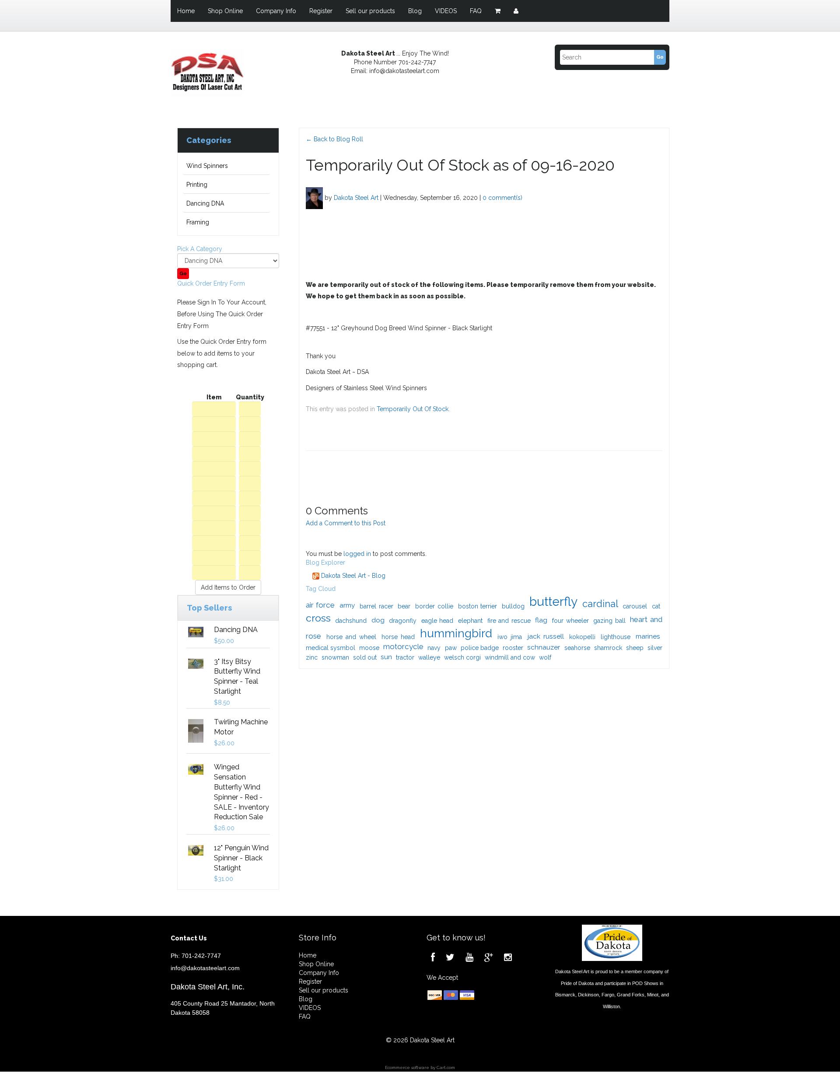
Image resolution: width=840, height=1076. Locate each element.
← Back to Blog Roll (334, 139)
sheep (635, 647)
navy (434, 647)
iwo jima (509, 636)
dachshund (351, 620)
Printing (196, 184)
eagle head (437, 620)
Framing (197, 222)
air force (320, 605)
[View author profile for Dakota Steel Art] (314, 197)
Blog (415, 10)
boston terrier (477, 606)
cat (656, 606)
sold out (365, 657)
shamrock (608, 647)
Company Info (276, 10)
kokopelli (582, 636)
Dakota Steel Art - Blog (352, 575)
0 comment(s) (502, 197)
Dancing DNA (205, 203)
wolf (545, 657)
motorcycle (403, 646)
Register (320, 10)
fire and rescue (509, 620)
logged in (357, 553)
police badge (480, 647)
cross (318, 618)
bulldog (513, 606)
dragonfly (402, 620)
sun (386, 657)
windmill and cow (510, 657)
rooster (513, 647)
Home (186, 10)
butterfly (553, 601)
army (347, 605)
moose (369, 647)
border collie (434, 606)
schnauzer (543, 647)
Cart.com (446, 1067)
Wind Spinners (207, 165)
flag (541, 620)
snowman (335, 657)
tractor (405, 657)
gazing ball (609, 620)
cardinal (600, 603)
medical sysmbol (330, 647)
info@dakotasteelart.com (205, 967)
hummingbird (456, 633)
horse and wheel (351, 636)
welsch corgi (462, 657)
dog (378, 620)
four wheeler (570, 620)
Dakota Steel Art (356, 197)
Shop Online (225, 10)
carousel (635, 606)
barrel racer (376, 606)
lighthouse (615, 636)
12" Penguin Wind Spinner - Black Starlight (241, 858)
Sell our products (370, 10)
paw (451, 647)
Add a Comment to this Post (345, 523)
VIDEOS (446, 10)
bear (404, 606)
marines (648, 636)
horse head (398, 636)
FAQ (476, 10)
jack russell (546, 636)
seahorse (577, 647)
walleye (429, 657)
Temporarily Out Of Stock (412, 408)
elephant (470, 620)
